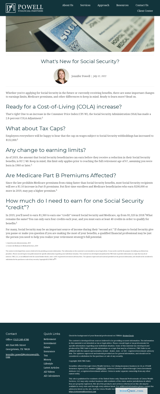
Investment (50, 343)
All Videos (49, 372)
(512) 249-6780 (21, 339)
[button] (67, 5)
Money (47, 359)
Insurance (49, 351)
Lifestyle (48, 363)
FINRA (99, 369)
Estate (47, 347)
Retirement (50, 339)
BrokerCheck (128, 336)
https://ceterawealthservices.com (82, 392)
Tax (46, 355)
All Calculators (52, 376)
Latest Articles (51, 367)
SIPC (104, 369)
